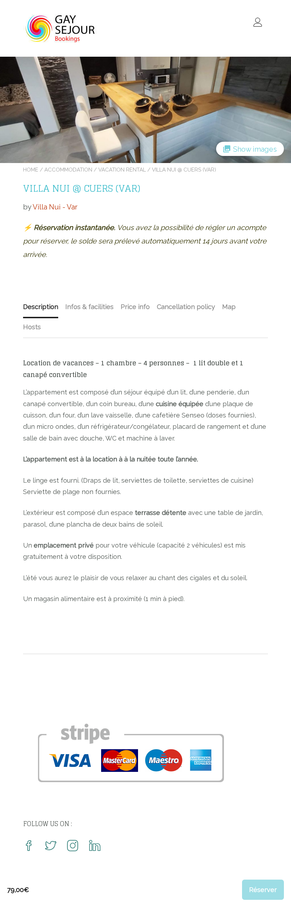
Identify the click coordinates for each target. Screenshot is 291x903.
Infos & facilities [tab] (89, 306)
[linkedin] (94, 846)
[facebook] (28, 846)
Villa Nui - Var (55, 207)
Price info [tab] (135, 306)
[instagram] (72, 846)
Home (30, 170)
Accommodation (68, 170)
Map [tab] (229, 306)
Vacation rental (122, 170)
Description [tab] (40, 306)
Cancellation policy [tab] (186, 306)
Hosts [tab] (32, 327)
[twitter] (50, 846)
